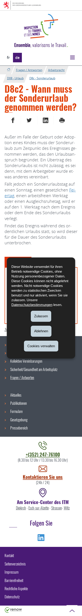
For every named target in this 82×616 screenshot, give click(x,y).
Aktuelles (15, 395)
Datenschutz (12, 596)
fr (8, 57)
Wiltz (67, 508)
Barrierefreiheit (14, 580)
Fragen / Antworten (29, 70)
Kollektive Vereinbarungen (26, 361)
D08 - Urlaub (15, 78)
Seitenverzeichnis (15, 564)
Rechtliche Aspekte (16, 588)
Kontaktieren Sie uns (43, 476)
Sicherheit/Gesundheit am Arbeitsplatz (33, 369)
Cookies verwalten (41, 346)
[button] (72, 57)
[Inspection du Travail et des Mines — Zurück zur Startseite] (41, 26)
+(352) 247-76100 (43, 454)
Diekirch (21, 508)
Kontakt (9, 555)
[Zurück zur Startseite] (9, 69)
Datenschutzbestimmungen (31, 305)
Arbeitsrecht (56, 70)
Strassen (56, 508)
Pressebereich (19, 428)
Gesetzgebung (19, 419)
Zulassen (41, 316)
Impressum (11, 572)
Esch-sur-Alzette (38, 508)
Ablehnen (41, 331)
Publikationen (18, 403)
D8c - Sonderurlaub (42, 78)
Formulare (16, 411)
